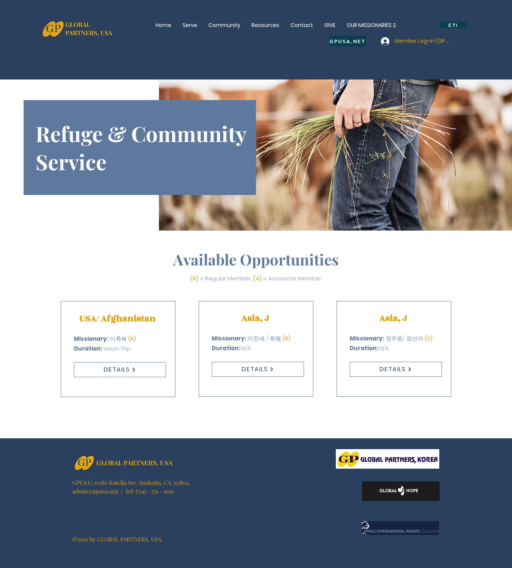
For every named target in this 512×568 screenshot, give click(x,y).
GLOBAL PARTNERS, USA (134, 463)
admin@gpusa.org (95, 491)
